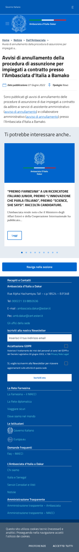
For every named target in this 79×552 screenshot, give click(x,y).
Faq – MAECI (15, 453)
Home (5, 40)
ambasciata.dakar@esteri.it (34, 308)
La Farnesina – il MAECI (21, 394)
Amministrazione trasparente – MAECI (31, 513)
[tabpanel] (39, 196)
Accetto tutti (63, 546)
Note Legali (63, 354)
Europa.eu (19, 439)
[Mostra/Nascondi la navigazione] (7, 23)
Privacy (54, 354)
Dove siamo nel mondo (21, 416)
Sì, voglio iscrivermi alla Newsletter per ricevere (32, 363)
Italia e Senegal (16, 477)
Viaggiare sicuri (16, 409)
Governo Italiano (13, 7)
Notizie (18, 40)
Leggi (17, 235)
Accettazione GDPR (19, 346)
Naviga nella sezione (39, 267)
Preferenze (37, 546)
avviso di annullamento (20, 111)
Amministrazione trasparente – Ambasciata (34, 505)
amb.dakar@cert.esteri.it (28, 315)
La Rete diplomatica (19, 401)
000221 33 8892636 (25, 301)
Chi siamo (13, 470)
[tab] (22, 252)
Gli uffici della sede (18, 323)
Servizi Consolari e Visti (21, 484)
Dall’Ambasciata (36, 40)
